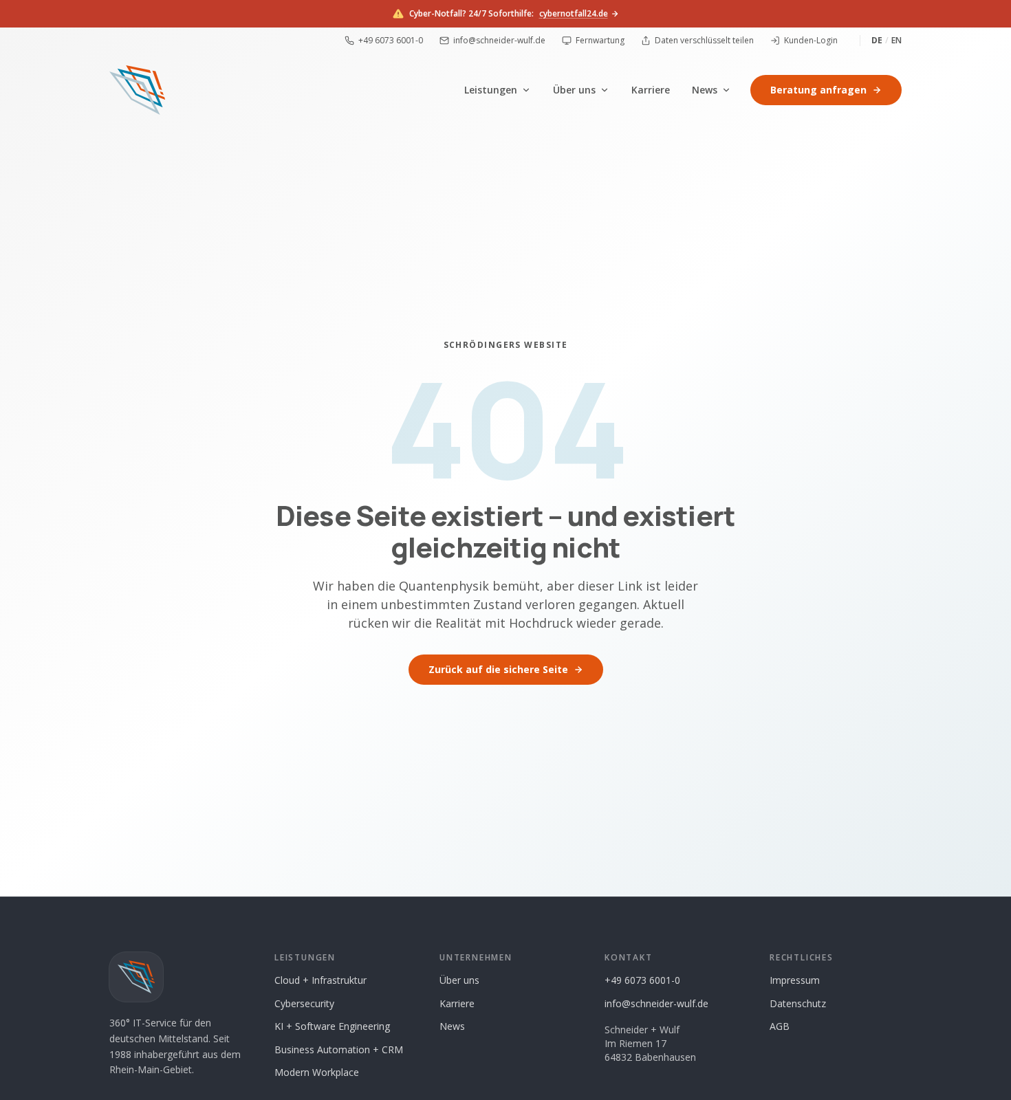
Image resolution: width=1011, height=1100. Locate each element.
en (896, 40)
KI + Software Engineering (332, 1026)
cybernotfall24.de (573, 13)
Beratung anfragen (818, 89)
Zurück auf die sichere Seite (498, 669)
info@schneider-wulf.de (499, 40)
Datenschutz (798, 1003)
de (876, 40)
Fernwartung (600, 40)
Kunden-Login (811, 40)
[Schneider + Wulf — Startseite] (137, 90)
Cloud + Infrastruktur (320, 980)
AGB (780, 1026)
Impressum (795, 980)
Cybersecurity (304, 1003)
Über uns (574, 89)
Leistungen (490, 89)
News (704, 89)
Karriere (650, 89)
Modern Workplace (316, 1072)
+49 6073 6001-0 (390, 40)
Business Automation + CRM (338, 1049)
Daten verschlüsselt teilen (704, 40)
